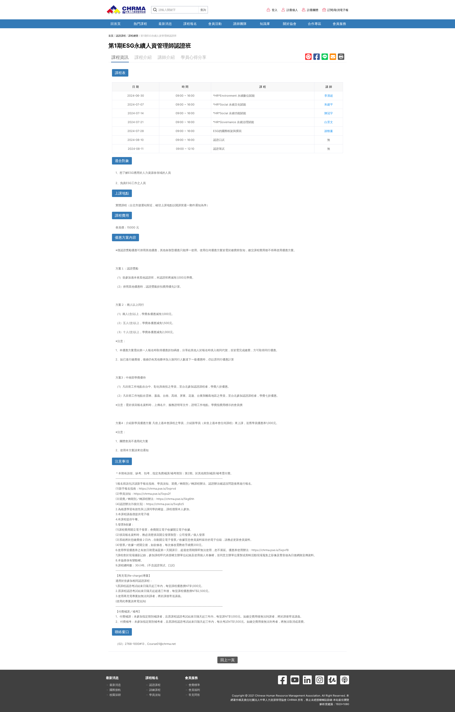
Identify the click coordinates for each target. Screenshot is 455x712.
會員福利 (194, 690)
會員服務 (339, 24)
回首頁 (116, 24)
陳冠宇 (328, 113)
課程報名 (190, 24)
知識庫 (265, 24)
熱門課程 (140, 24)
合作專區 (314, 24)
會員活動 (215, 24)
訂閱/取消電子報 (337, 10)
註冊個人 (292, 10)
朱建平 (328, 104)
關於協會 (289, 24)
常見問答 (194, 695)
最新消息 (165, 24)
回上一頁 (227, 660)
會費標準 (194, 685)
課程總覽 (133, 35)
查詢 (203, 10)
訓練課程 (154, 690)
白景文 (328, 122)
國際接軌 (115, 690)
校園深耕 (115, 695)
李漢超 (328, 95)
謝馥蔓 (328, 131)
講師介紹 (166, 57)
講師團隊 (240, 24)
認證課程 (121, 35)
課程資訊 (120, 57)
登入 (274, 10)
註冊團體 (312, 10)
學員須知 (154, 695)
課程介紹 (143, 57)
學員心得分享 (193, 57)
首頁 (110, 35)
